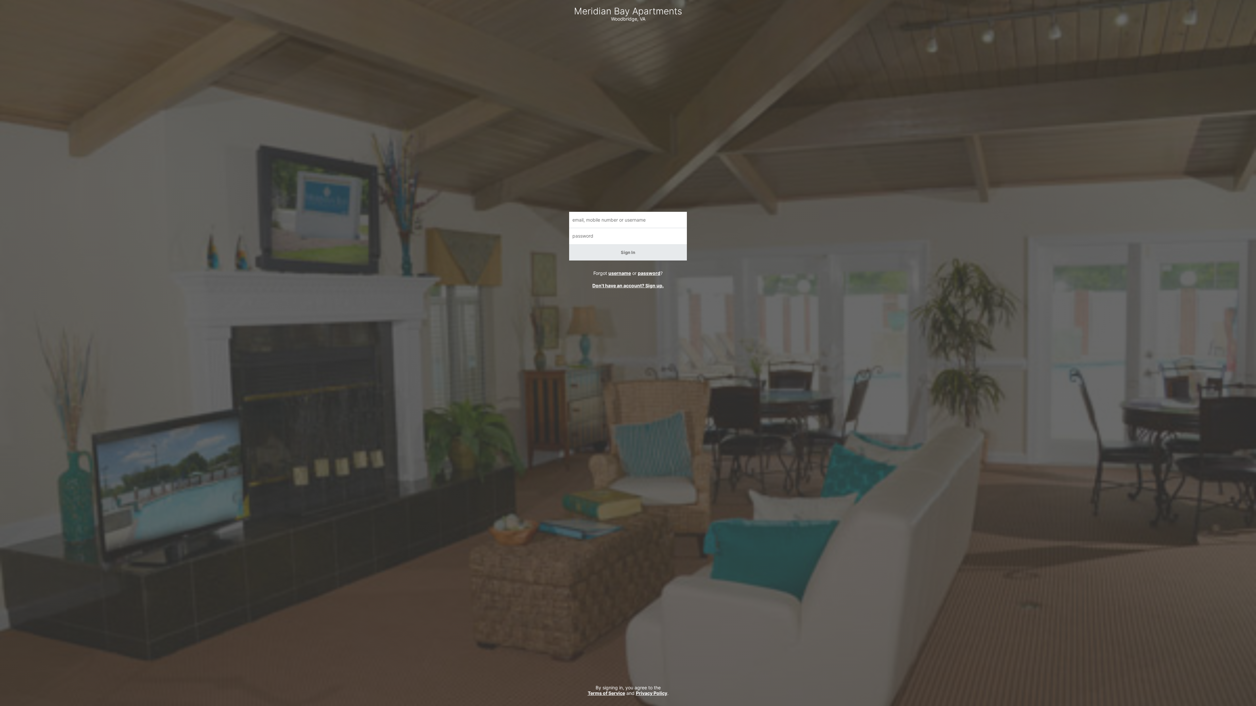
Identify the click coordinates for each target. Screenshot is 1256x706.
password (649, 273)
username (619, 273)
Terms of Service (606, 693)
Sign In (628, 252)
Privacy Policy (651, 693)
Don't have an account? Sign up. (628, 285)
